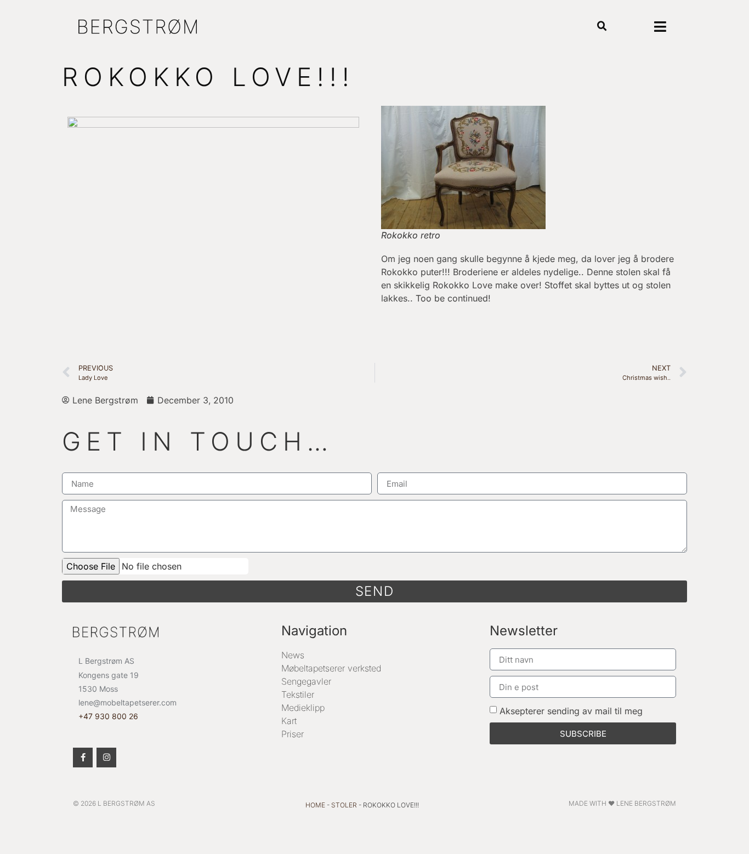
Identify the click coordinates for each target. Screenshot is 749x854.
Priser (292, 733)
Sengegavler (306, 681)
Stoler (344, 805)
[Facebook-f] (83, 757)
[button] (602, 26)
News (292, 655)
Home (315, 805)
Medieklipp (303, 707)
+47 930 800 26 (108, 716)
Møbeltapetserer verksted (331, 668)
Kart (289, 720)
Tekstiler (297, 694)
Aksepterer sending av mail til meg (571, 710)
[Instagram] (106, 757)
